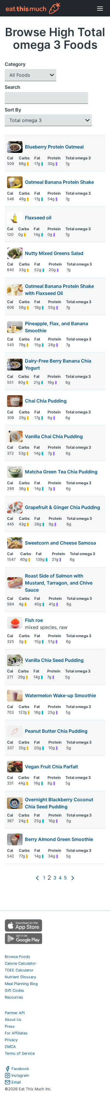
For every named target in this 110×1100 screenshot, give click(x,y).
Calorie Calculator (20, 963)
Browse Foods (17, 956)
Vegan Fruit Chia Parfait (51, 767)
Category (15, 64)
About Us (13, 1019)
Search (12, 87)
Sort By (13, 110)
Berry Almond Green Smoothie (59, 839)
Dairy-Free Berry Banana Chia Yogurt (58, 364)
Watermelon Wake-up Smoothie (60, 695)
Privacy (11, 1040)
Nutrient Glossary (20, 977)
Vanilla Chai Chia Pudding (54, 436)
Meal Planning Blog (21, 984)
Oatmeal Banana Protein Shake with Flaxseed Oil (59, 289)
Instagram (20, 1075)
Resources (14, 997)
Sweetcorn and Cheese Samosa (60, 543)
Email (16, 1082)
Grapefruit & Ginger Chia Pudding (62, 507)
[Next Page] (72, 878)
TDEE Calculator (19, 970)
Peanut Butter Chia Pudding (56, 731)
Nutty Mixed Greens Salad (54, 253)
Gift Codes (14, 990)
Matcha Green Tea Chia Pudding (61, 472)
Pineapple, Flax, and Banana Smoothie (56, 327)
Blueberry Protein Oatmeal (54, 147)
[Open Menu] (100, 8)
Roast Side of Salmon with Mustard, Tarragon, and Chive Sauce (58, 583)
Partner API (15, 1013)
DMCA (10, 1046)
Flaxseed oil (38, 218)
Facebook (20, 1068)
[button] (30, 75)
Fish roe (34, 620)
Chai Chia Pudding (46, 401)
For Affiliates (16, 1033)
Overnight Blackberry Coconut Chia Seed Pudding (59, 803)
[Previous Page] (37, 878)
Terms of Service (20, 1053)
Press (10, 1026)
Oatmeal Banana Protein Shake (59, 182)
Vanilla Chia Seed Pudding (54, 660)
